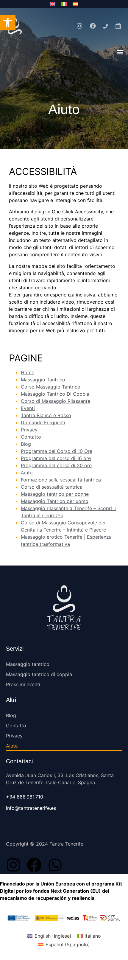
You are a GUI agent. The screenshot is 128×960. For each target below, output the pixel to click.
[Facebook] (34, 865)
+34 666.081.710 (24, 797)
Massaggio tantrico (27, 664)
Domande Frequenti (43, 422)
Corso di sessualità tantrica (51, 487)
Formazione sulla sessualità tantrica (61, 480)
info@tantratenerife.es (31, 808)
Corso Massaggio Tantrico (50, 387)
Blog (26, 444)
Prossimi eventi (23, 684)
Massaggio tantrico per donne (55, 494)
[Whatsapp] (55, 865)
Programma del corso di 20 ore (56, 465)
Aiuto (27, 473)
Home (27, 372)
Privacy (29, 430)
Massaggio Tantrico (43, 380)
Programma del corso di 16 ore (56, 458)
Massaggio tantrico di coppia (39, 674)
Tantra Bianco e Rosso (46, 415)
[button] (120, 52)
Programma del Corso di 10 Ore (56, 451)
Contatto (31, 437)
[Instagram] (13, 865)
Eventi (28, 408)
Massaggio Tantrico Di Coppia (55, 394)
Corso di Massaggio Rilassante (55, 401)
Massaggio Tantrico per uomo (54, 501)
